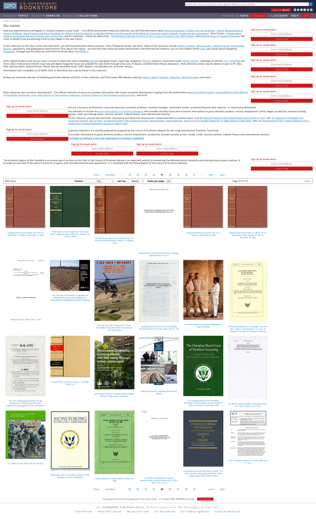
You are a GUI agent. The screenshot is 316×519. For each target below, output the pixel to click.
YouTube (304, 9)
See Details (205, 499)
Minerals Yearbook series (200, 92)
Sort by (122, 181)
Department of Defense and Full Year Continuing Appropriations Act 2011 (159, 254)
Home (6, 21)
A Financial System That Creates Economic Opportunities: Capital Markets (143, 120)
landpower (9, 51)
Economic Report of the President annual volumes (108, 95)
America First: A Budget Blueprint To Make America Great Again (218, 120)
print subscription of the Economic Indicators (55, 95)
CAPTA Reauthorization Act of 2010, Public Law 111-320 (247, 461)
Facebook (294, 9)
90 (137, 489)
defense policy (204, 45)
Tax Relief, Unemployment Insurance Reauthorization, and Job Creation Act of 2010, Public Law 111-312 (159, 480)
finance (146, 60)
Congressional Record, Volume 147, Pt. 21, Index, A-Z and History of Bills (203, 234)
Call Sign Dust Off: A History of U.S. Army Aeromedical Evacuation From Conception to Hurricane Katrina (114, 327)
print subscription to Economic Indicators (121, 111)
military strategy (186, 45)
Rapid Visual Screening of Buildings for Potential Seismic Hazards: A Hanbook (64, 33)
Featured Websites (228, 511)
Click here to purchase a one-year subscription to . (106, 138)
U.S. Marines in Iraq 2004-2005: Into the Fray (25, 463)
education (175, 77)
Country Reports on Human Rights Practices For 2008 (114, 479)
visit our (280, 10)
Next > (308, 181)
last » (223, 174)
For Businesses (165, 511)
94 (170, 489)
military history (221, 45)
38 (170, 174)
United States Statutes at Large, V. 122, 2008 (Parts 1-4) (70, 383)
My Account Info (138, 511)
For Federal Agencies (195, 511)
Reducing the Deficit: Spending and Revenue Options (159, 392)
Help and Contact (110, 511)
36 (154, 174)
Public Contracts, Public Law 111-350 (26, 319)
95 (178, 489)
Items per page (156, 181)
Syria (202, 48)
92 (154, 489)
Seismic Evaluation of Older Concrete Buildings (190, 30)
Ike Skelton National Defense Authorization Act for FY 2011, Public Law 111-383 (248, 405)
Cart (306, 15)
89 (129, 489)
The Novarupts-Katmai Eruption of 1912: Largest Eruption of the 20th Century (152, 36)
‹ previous (110, 174)
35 (146, 174)
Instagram (301, 9)
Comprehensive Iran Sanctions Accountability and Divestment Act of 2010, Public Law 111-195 (159, 327)
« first (96, 174)
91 (146, 489)
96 (186, 489)
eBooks (36, 60)
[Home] (31, 8)
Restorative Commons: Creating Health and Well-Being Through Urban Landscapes (114, 395)
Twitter (298, 9)
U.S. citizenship (232, 60)
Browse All (15, 15)
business (94, 60)
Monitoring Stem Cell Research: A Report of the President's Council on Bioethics (70, 476)
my (279, 15)
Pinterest (308, 9)
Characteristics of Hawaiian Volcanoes (220, 36)
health (154, 77)
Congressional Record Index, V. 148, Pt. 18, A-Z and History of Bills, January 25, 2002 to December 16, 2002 (248, 235)
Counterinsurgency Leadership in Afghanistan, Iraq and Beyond (203, 325)
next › (211, 174)
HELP (295, 15)
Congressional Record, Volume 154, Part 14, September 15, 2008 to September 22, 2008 (26, 234)
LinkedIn (311, 9)
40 (186, 174)
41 (194, 174)
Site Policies (83, 511)
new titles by (243, 15)
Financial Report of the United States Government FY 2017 (234, 118)
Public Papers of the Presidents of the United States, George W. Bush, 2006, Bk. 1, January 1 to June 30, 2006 (70, 234)
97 (194, 489)
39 (178, 174)
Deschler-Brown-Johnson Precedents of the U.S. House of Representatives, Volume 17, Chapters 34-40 (114, 240)
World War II (81, 51)
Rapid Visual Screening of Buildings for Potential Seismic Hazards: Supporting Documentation (159, 33)
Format (79, 181)
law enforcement (190, 77)
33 (129, 174)
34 (137, 174)
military (145, 77)
